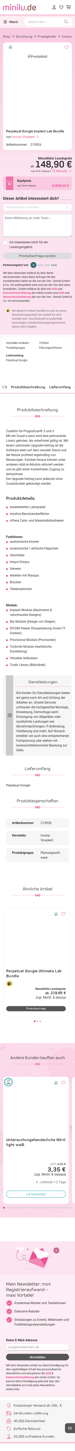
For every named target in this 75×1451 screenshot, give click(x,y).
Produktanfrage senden (37, 256)
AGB (54, 288)
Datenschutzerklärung (17, 292)
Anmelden (37, 1357)
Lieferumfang (60, 387)
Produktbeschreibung (28, 387)
